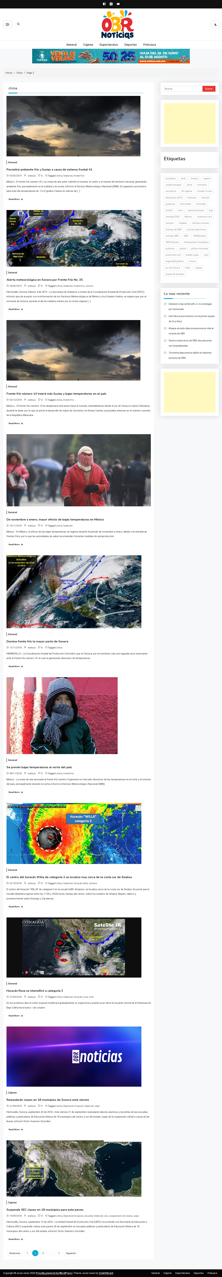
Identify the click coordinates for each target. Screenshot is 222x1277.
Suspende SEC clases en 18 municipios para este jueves (45, 1210)
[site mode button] (216, 24)
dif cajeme (186, 191)
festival (205, 197)
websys (32, 175)
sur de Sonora (173, 267)
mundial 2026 (173, 216)
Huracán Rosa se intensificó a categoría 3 (35, 991)
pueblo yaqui (192, 255)
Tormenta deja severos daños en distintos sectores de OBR (190, 355)
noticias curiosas (200, 223)
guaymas (170, 204)
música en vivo (204, 216)
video (187, 267)
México (188, 216)
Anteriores (14, 1253)
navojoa (170, 223)
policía (183, 248)
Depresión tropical (73, 1106)
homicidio (201, 204)
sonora (89, 286)
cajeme (207, 178)
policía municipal (199, 248)
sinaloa (93, 883)
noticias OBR (172, 236)
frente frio (79, 175)
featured (67, 175)
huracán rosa (81, 997)
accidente (171, 178)
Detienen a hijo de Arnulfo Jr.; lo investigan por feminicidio (190, 306)
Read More (14, 199)
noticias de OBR (174, 229)
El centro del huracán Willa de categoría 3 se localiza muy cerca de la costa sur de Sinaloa (69, 877)
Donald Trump (204, 191)
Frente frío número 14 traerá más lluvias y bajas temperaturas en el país (56, 394)
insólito (169, 210)
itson (180, 210)
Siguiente (71, 1253)
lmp (211, 210)
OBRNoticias (199, 236)
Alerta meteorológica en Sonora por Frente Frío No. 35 (45, 280)
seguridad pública (175, 261)
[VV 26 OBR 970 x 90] (111, 55)
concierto (202, 185)
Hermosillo (185, 204)
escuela (88, 1216)
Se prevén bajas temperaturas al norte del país (39, 767)
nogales (183, 223)
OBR (186, 236)
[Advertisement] (189, 123)
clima (59, 175)
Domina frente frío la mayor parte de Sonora (37, 641)
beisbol (194, 178)
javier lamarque (196, 210)
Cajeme (88, 44)
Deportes (130, 44)
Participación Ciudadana (196, 242)
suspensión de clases (121, 1216)
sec (106, 1216)
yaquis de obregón (175, 274)
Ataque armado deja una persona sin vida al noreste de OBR (191, 331)
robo (206, 255)
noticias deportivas (196, 229)
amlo (183, 178)
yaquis (199, 267)
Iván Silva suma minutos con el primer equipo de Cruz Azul (192, 319)
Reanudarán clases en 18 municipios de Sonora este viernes (48, 1100)
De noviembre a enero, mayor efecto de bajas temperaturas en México (55, 519)
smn (91, 997)
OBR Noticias (172, 242)
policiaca (170, 248)
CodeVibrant (106, 1273)
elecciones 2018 (174, 197)
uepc (97, 1106)
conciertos (171, 191)
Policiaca (149, 44)
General (71, 44)
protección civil (173, 255)
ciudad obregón (174, 185)
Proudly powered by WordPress (54, 1273)
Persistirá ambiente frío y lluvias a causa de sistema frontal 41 (49, 169)
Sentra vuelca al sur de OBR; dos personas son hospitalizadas (190, 343)
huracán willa (81, 883)
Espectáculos (109, 44)
